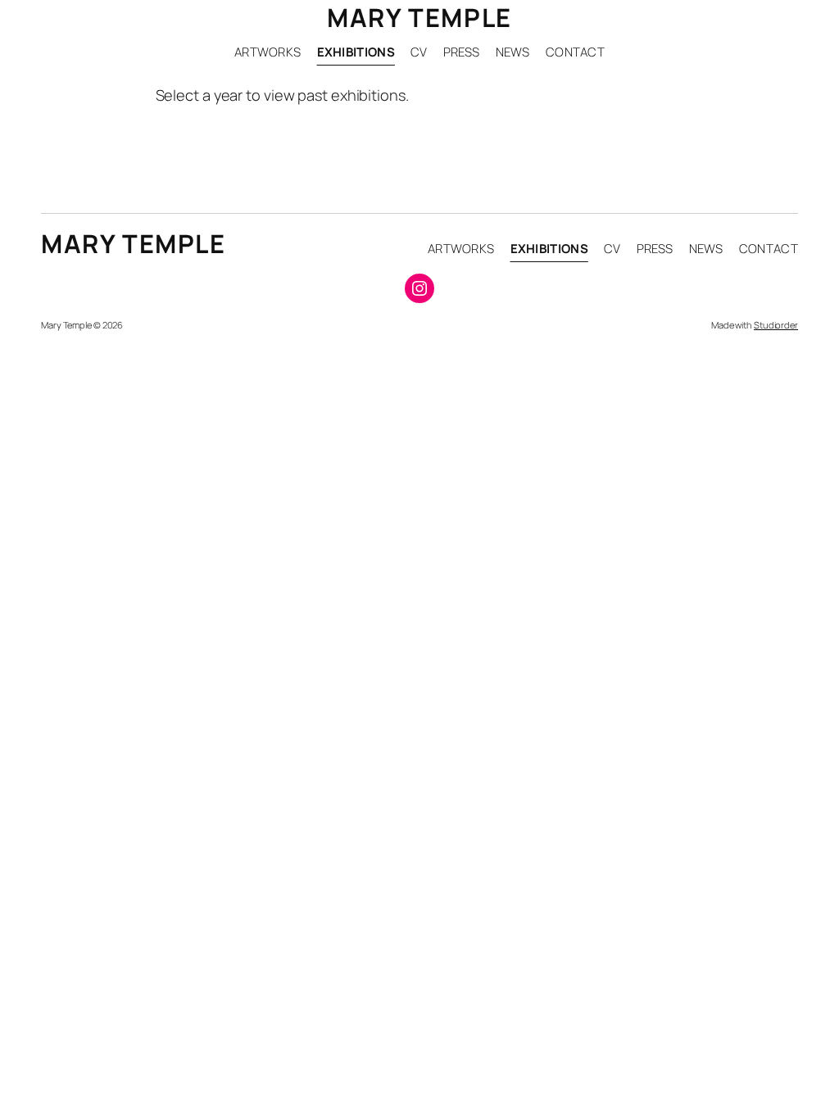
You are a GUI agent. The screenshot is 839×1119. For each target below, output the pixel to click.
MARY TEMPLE (419, 17)
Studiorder (776, 325)
